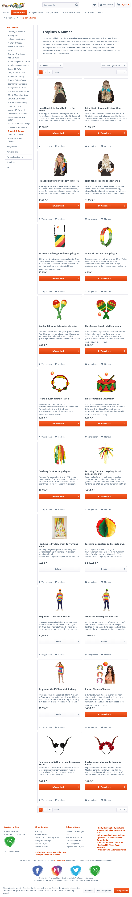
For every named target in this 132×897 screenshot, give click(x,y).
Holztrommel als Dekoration (99, 398)
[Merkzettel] (94, 4)
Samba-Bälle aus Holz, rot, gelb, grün (58, 326)
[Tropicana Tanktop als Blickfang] (106, 599)
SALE (9, 167)
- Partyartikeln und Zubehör (47, 854)
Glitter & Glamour (15, 135)
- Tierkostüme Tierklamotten (110, 842)
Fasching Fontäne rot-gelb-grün (55, 471)
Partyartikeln (12, 152)
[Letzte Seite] (50, 72)
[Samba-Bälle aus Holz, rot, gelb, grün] (59, 309)
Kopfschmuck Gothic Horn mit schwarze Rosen (59, 763)
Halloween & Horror (16, 39)
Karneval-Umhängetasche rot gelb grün (59, 253)
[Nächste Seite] (45, 72)
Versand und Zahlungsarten (47, 837)
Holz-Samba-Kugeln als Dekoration (103, 326)
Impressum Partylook (75, 846)
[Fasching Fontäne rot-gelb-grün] (59, 454)
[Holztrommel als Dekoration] (106, 382)
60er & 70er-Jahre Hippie (18, 91)
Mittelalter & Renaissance (19, 65)
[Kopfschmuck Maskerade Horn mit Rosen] (106, 745)
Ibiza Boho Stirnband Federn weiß (102, 181)
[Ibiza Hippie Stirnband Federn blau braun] (106, 91)
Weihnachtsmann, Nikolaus (16, 139)
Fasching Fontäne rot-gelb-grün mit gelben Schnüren (103, 472)
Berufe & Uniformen (16, 99)
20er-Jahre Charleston (17, 84)
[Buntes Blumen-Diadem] (106, 672)
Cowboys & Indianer (16, 54)
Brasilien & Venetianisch (18, 127)
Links (68, 834)
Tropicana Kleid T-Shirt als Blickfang (57, 689)
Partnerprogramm (74, 837)
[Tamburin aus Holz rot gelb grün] (106, 236)
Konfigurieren (122, 890)
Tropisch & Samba (16, 131)
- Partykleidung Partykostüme (110, 828)
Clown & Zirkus (14, 106)
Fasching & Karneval (16, 31)
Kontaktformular (42, 834)
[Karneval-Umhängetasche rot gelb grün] (59, 236)
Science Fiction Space (17, 80)
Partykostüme (13, 146)
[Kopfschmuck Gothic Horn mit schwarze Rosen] (59, 745)
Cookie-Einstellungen (75, 831)
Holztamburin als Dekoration (54, 398)
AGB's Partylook (41, 843)
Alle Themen (12, 27)
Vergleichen (46, 146)
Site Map (39, 831)
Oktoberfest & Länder (17, 113)
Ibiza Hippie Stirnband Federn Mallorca (59, 181)
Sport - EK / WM (14, 69)
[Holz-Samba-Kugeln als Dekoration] (106, 309)
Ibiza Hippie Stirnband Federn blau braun (103, 109)
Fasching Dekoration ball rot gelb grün (105, 544)
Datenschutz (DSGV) (74, 840)
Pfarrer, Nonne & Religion (19, 102)
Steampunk (13, 35)
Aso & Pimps (13, 58)
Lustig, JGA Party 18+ (17, 110)
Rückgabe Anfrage (43, 840)
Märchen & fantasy (16, 76)
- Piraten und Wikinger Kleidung (111, 835)
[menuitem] (60, 4)
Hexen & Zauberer (16, 46)
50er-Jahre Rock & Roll (17, 87)
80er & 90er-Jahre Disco (18, 95)
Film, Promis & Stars (16, 72)
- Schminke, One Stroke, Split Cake (50, 852)
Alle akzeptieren (104, 890)
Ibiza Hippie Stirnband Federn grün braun (57, 109)
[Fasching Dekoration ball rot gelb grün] (106, 527)
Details (58, 569)
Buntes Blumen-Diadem (97, 689)
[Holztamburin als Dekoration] (59, 382)
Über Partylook (72, 843)
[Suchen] (76, 4)
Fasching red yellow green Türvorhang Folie (58, 545)
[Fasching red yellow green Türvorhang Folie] (59, 527)
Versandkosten (59, 860)
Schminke (11, 162)
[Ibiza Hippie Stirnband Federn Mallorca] (59, 164)
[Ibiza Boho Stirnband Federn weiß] (106, 164)
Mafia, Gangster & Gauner (19, 61)
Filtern (46, 65)
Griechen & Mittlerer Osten (17, 118)
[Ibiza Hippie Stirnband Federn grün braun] (59, 91)
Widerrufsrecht (41, 846)
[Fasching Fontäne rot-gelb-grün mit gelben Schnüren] (106, 454)
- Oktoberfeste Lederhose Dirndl (111, 850)
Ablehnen (89, 890)
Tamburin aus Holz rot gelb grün (101, 253)
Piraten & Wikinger (16, 43)
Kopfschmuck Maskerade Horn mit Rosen (103, 763)
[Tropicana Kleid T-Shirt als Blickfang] (59, 672)
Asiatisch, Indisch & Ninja (19, 123)
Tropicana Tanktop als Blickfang (101, 616)
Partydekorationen (15, 157)
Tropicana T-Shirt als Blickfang (54, 616)
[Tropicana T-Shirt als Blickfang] (59, 599)
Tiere (10, 50)
